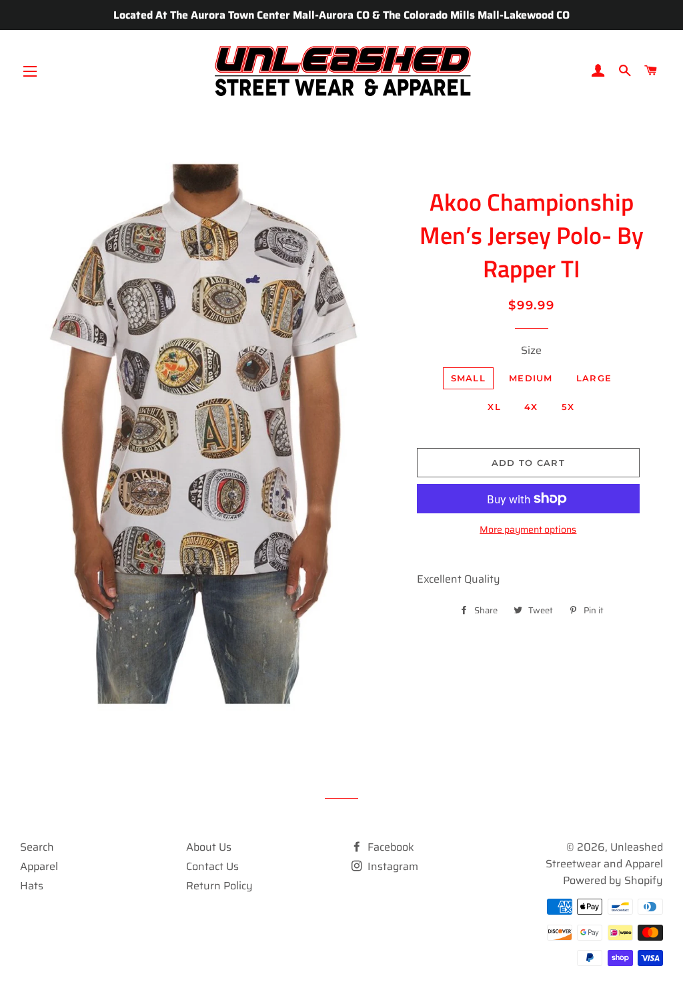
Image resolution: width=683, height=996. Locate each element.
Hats (31, 885)
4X (531, 406)
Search (37, 847)
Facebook (389, 847)
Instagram (391, 866)
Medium (531, 378)
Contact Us (212, 866)
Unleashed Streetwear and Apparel (604, 855)
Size (531, 350)
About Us (208, 847)
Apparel (39, 866)
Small (468, 378)
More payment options (528, 530)
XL (494, 406)
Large (594, 378)
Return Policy (219, 885)
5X (568, 406)
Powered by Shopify (613, 880)
